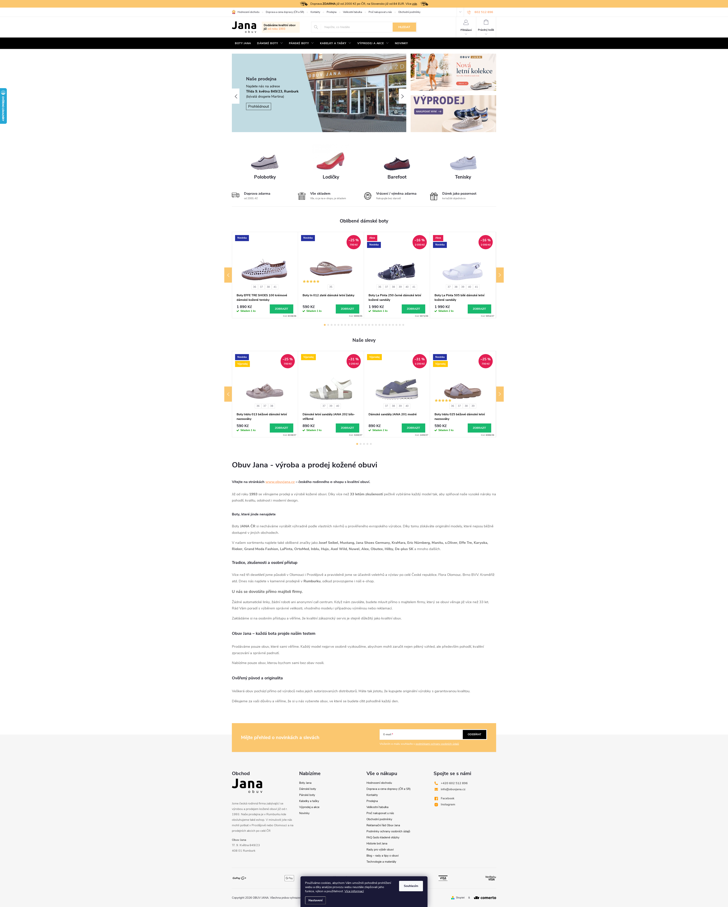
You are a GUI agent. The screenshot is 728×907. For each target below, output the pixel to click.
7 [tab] (345, 325)
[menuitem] (243, 43)
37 (261, 287)
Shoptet (460, 897)
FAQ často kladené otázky (382, 837)
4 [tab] (335, 325)
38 (268, 287)
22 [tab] (396, 325)
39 (400, 287)
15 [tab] (372, 325)
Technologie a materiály (381, 862)
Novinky (304, 813)
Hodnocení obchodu (248, 12)
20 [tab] (390, 325)
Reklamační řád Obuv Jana (383, 825)
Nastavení (315, 900)
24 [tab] (403, 325)
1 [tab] (325, 325)
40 (407, 287)
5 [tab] (338, 325)
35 (330, 287)
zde (414, 4)
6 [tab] (342, 325)
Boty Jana (305, 783)
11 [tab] (359, 325)
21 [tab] (393, 325)
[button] (235, 96)
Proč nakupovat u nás (380, 12)
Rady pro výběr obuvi (380, 849)
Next (500, 275)
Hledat (404, 27)
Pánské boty (307, 795)
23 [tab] (400, 325)
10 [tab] (355, 325)
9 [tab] (352, 325)
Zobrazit (281, 309)
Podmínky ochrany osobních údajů (388, 831)
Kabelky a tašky (309, 801)
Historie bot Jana (376, 843)
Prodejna (332, 12)
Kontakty (315, 12)
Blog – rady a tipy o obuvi (382, 856)
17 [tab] (379, 325)
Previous (228, 275)
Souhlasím (411, 886)
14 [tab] (369, 325)
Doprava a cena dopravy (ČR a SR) (285, 12)
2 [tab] (328, 325)
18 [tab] (383, 325)
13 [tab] (366, 325)
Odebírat (474, 734)
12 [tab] (362, 325)
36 (254, 287)
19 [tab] (386, 325)
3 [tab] (332, 325)
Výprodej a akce (309, 807)
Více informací (354, 891)
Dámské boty (307, 789)
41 (275, 287)
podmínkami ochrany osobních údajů (437, 744)
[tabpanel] (265, 275)
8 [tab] (349, 325)
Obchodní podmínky (409, 12)
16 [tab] (376, 325)
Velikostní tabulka (352, 12)
